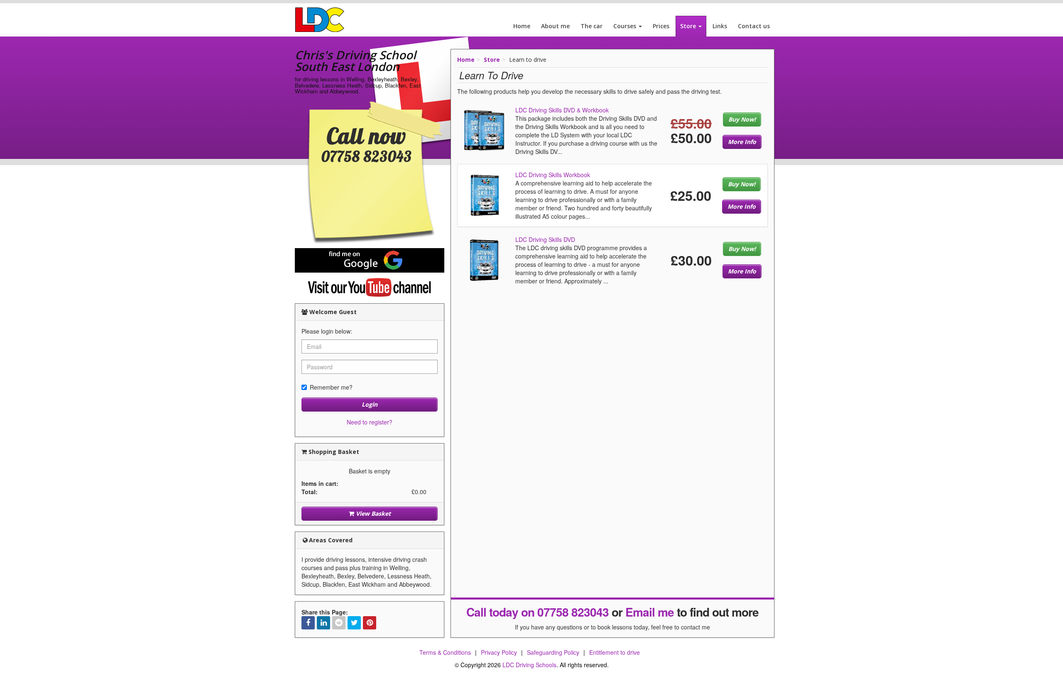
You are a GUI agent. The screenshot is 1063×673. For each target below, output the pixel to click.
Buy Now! (742, 119)
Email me (649, 611)
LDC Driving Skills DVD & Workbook (562, 110)
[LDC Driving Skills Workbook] (484, 194)
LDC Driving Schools (529, 665)
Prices (661, 26)
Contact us (754, 26)
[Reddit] (338, 622)
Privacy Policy (499, 652)
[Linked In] (323, 622)
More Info (742, 142)
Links (720, 26)
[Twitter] (354, 622)
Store (689, 26)
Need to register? (369, 422)
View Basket (372, 513)
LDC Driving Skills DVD (545, 239)
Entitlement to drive (614, 652)
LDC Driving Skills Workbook (552, 175)
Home (521, 26)
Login (369, 404)
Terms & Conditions (445, 652)
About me (555, 26)
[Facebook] (308, 622)
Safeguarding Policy (553, 652)
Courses (625, 26)
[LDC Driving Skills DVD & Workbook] (484, 130)
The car (591, 26)
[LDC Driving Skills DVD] (484, 259)
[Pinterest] (369, 622)
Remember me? (331, 387)
